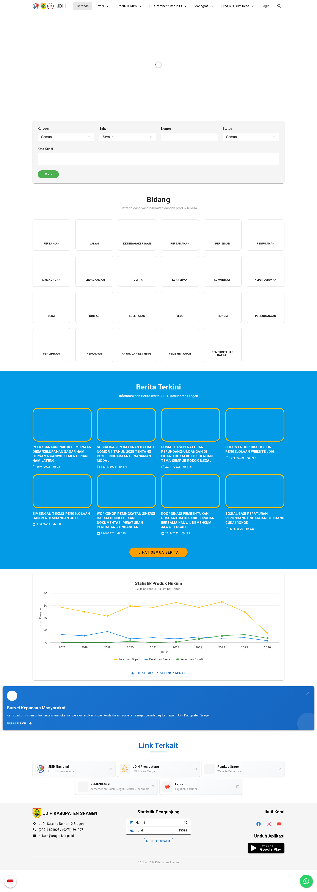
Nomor (166, 128)
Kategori (44, 128)
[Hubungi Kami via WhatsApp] (306, 881)
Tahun (103, 128)
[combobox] (66, 137)
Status (227, 128)
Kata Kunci (45, 149)
